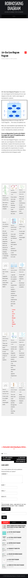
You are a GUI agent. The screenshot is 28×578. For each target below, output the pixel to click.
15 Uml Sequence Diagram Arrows (8, 458)
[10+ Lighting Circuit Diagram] (4, 544)
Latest (14, 522)
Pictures (5, 453)
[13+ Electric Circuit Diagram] (4, 533)
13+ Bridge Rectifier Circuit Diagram (15, 565)
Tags (22, 522)
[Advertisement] (14, 35)
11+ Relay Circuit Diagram (13, 559)
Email (3, 491)
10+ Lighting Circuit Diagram (13, 543)
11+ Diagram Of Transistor (13, 548)
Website (3, 496)
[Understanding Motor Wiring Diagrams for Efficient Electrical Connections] (4, 527)
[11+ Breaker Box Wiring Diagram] (4, 555)
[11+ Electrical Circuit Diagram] (4, 538)
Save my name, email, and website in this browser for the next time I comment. (13, 505)
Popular (5, 522)
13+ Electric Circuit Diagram (13, 532)
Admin (15, 58)
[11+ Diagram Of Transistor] (4, 549)
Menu (14, 16)
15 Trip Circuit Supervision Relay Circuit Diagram (21, 459)
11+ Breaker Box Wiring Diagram (14, 554)
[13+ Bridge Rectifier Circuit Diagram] (4, 566)
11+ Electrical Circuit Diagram (14, 537)
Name (3, 485)
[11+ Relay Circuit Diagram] (4, 560)
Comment (4, 474)
